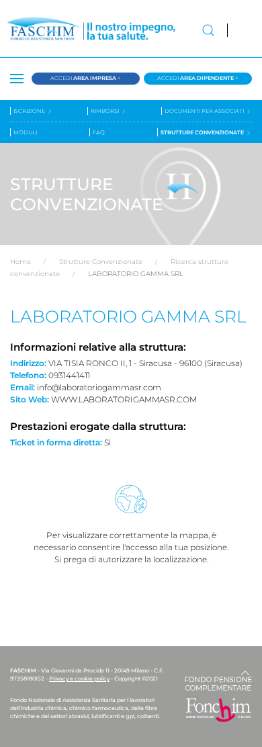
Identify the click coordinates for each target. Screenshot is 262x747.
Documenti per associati (205, 110)
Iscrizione (29, 110)
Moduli (25, 132)
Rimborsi (105, 110)
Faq (99, 132)
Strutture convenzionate (203, 132)
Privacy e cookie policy (79, 678)
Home (20, 261)
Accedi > (85, 78)
